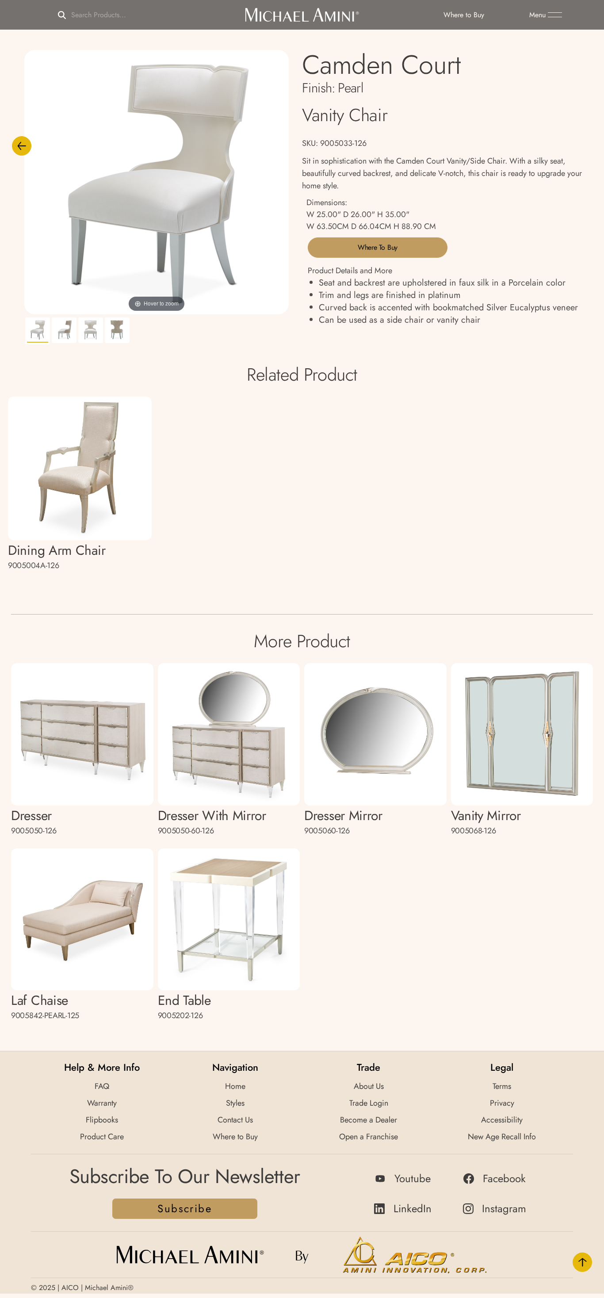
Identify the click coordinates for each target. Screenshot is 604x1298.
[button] (545, 15)
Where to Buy (378, 247)
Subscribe (184, 1208)
